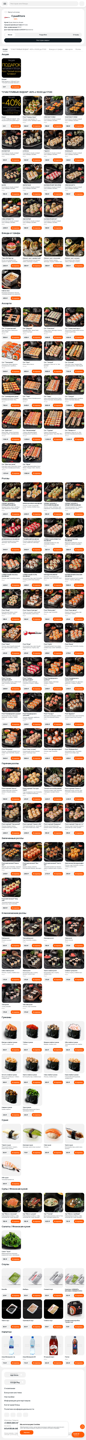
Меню (10, 34)
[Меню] (5, 3)
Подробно (43, 34)
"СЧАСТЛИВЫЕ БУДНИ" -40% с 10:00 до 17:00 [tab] (28, 49)
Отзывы (76, 34)
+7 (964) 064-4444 (12, 1423)
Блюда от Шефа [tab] (55, 49)
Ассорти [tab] (69, 49)
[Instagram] (25, 1415)
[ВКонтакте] (6, 1415)
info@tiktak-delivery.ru (14, 1428)
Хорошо (27, 1432)
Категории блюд (12, 1405)
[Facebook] (13, 1415)
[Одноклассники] (19, 1415)
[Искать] (76, 3)
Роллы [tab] (78, 49)
